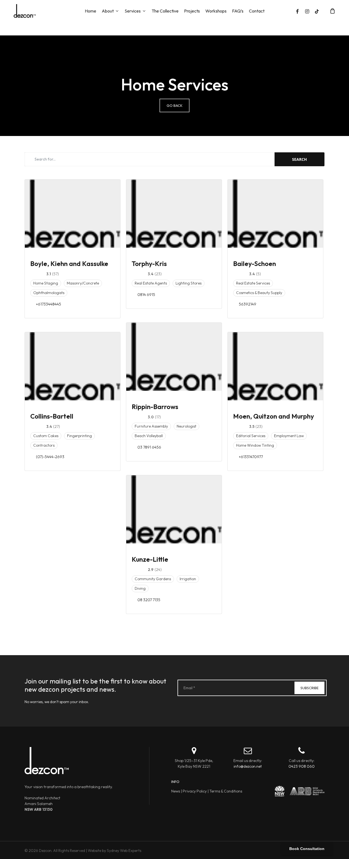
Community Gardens (153, 578)
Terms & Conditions (225, 791)
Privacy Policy (195, 791)
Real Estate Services (253, 283)
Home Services (174, 84)
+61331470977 (251, 456)
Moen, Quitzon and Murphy (273, 416)
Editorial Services (250, 435)
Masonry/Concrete (83, 283)
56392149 (247, 304)
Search (299, 159)
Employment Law (289, 435)
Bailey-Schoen (254, 263)
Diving (140, 588)
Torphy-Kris (149, 263)
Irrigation (188, 578)
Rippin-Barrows (155, 407)
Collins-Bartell (51, 416)
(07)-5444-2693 (50, 456)
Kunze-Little (150, 559)
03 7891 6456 (149, 447)
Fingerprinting (79, 435)
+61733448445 (48, 304)
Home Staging (45, 283)
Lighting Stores (188, 283)
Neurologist (186, 426)
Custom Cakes (45, 435)
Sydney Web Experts (124, 850)
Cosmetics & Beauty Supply (259, 292)
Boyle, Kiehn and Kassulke (69, 263)
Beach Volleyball (149, 435)
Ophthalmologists (48, 292)
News (175, 791)
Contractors (44, 445)
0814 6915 (146, 294)
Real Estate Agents (151, 283)
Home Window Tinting (255, 445)
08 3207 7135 (148, 599)
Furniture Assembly (151, 426)
